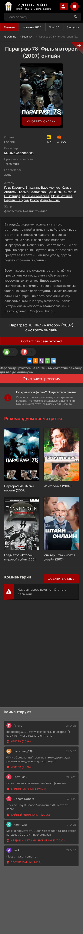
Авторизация (64, 6)
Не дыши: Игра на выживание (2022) (38, 840)
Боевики (27, 36)
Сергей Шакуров (16, 200)
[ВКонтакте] (29, 360)
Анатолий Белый (16, 192)
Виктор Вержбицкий (45, 200)
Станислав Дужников (45, 192)
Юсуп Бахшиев (61, 196)
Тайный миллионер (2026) (30, 815)
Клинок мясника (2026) (28, 789)
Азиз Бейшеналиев (35, 196)
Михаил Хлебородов (19, 153)
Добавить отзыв (61, 579)
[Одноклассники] (35, 360)
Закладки (73, 27)
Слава (66, 187)
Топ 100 (54, 27)
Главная (9, 27)
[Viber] (41, 360)
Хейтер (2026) (21, 741)
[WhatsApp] (47, 360)
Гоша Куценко (14, 187)
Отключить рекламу (41, 378)
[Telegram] (53, 360)
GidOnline (10, 36)
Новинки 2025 (32, 27)
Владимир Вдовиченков (43, 187)
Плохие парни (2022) (26, 862)
